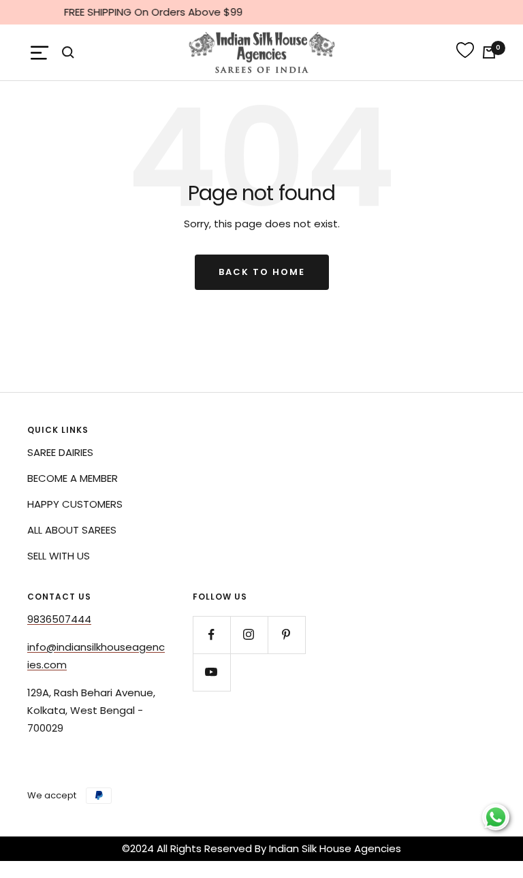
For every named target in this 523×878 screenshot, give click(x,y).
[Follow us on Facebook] (211, 634)
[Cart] (489, 52)
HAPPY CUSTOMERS (75, 504)
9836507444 (59, 619)
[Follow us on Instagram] (249, 634)
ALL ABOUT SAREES (71, 530)
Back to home (262, 271)
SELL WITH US (58, 556)
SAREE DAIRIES (60, 452)
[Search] (68, 52)
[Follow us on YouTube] (211, 672)
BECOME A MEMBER (72, 478)
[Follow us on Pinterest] (286, 634)
